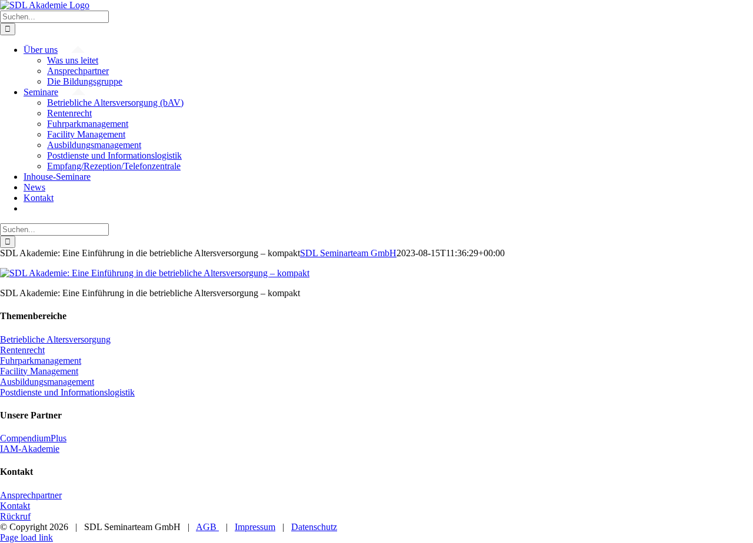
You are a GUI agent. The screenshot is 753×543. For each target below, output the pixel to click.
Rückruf (15, 516)
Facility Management (39, 371)
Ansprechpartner (31, 495)
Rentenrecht (22, 350)
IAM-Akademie (29, 449)
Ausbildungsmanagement (47, 382)
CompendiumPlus (33, 438)
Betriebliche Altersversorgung (55, 339)
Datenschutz (314, 527)
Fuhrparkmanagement (40, 361)
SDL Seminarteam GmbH (348, 253)
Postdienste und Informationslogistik (67, 392)
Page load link (26, 537)
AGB (207, 527)
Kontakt (15, 506)
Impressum (255, 527)
